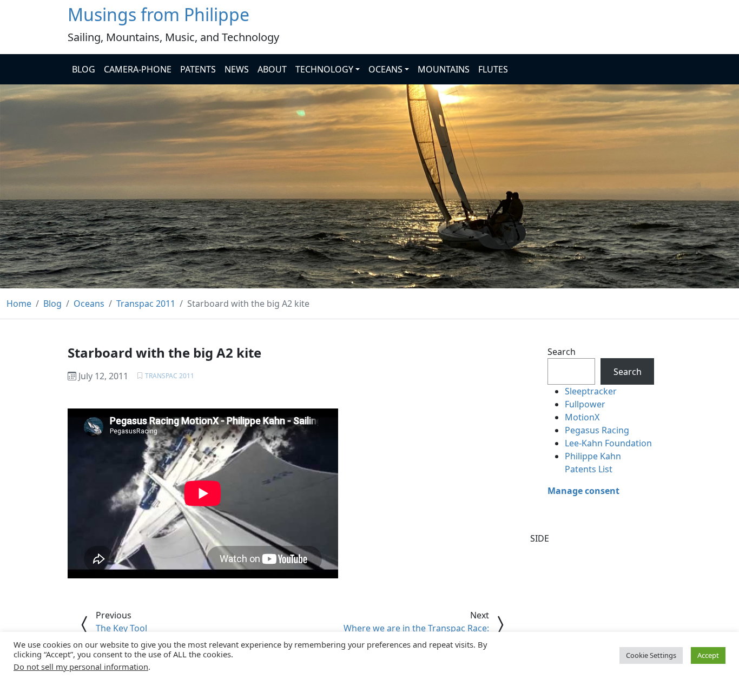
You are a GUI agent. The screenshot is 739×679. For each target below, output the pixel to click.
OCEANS (385, 69)
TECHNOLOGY (324, 69)
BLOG (83, 69)
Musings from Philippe (158, 14)
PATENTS (198, 69)
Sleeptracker (591, 391)
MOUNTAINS (444, 69)
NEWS (237, 69)
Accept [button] (708, 655)
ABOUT (272, 69)
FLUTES (493, 69)
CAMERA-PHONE (137, 69)
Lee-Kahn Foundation (608, 443)
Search (561, 352)
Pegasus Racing (597, 430)
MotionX (582, 417)
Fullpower (585, 404)
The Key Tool (121, 628)
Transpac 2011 (169, 375)
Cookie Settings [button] (651, 655)
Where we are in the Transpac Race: (416, 628)
